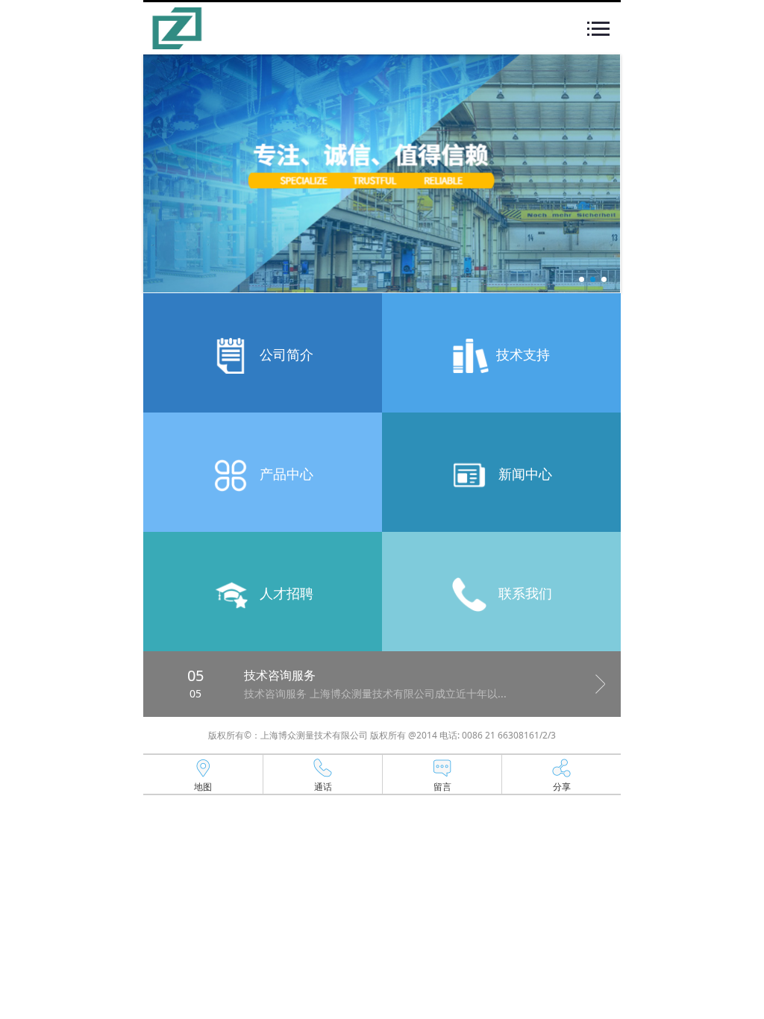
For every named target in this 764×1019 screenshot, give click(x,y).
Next (600, 684)
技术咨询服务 (280, 675)
